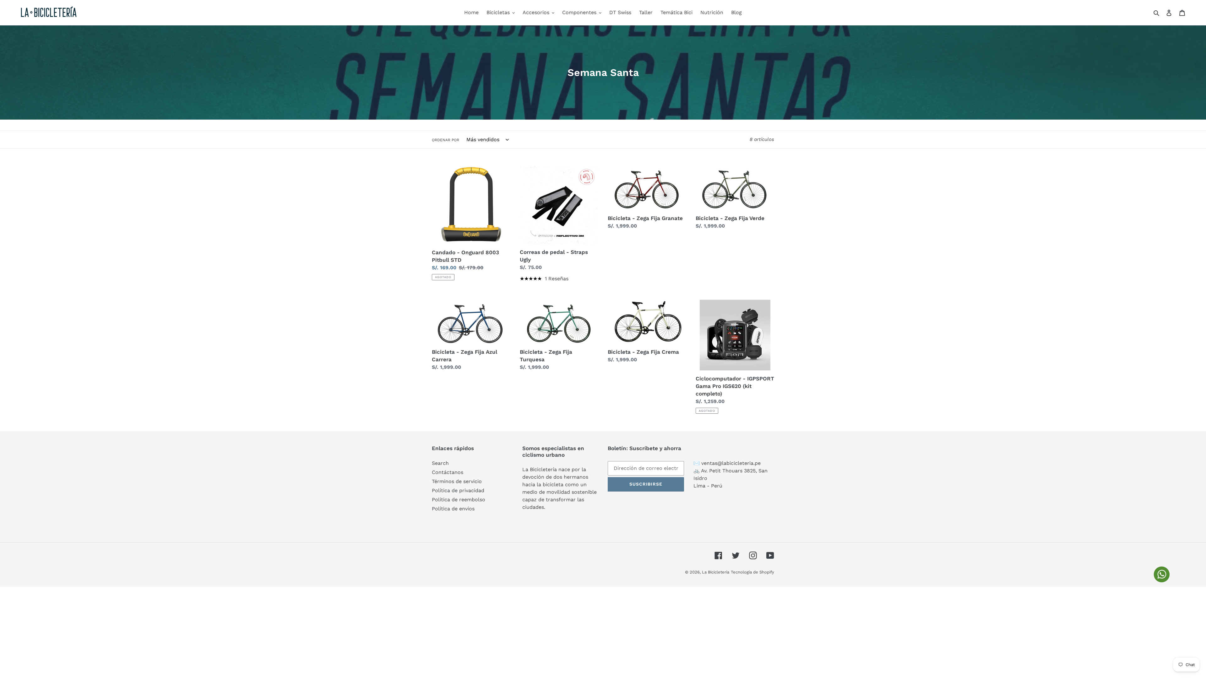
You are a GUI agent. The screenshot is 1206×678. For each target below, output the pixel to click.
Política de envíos (453, 509)
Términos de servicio (457, 481)
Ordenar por (445, 140)
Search (440, 463)
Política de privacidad (458, 490)
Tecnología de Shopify (752, 572)
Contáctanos (447, 472)
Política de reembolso (458, 500)
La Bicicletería (715, 572)
